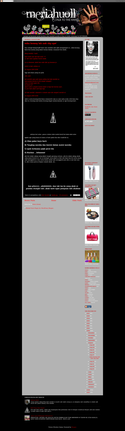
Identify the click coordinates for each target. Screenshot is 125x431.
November (91, 335)
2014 (88, 318)
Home (53, 200)
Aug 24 (92, 347)
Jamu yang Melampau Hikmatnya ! (42, 416)
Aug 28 (92, 345)
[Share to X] (76, 195)
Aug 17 (92, 355)
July (90, 372)
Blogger (74, 427)
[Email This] (74, 195)
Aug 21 (92, 350)
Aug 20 (92, 352)
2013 (88, 321)
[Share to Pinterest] (79, 195)
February (91, 384)
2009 (88, 331)
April (90, 379)
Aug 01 (92, 369)
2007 (88, 392)
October (90, 338)
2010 (88, 328)
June (90, 374)
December (91, 333)
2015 (88, 316)
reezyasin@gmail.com (92, 83)
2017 (88, 313)
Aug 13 (92, 361)
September (91, 340)
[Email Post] (71, 195)
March (90, 382)
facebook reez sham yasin (91, 107)
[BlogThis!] (75, 195)
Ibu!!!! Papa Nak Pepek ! (38, 408)
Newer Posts (30, 200)
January (91, 387)
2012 (88, 323)
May (90, 377)
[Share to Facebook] (78, 195)
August (90, 343)
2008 (88, 390)
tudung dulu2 (35, 400)
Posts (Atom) (37, 204)
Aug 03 (92, 366)
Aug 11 (92, 364)
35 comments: (63, 195)
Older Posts (77, 200)
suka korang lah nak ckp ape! (40, 43)
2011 (88, 326)
